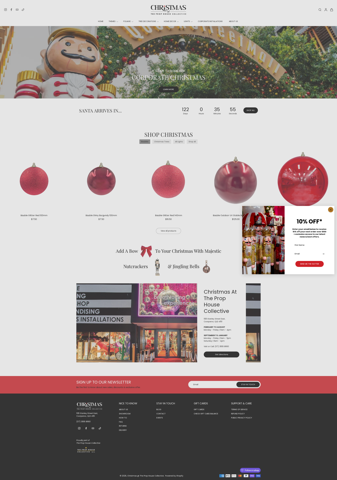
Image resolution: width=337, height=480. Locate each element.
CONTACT (161, 413)
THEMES (112, 21)
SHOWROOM (124, 413)
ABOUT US (233, 21)
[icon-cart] (331, 10)
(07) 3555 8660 (222, 346)
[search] (320, 9)
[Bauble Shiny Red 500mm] (303, 179)
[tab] (146, 95)
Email (297, 253)
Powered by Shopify (174, 475)
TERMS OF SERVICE (239, 409)
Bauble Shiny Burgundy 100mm (101, 215)
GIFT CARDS (199, 409)
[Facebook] (11, 10)
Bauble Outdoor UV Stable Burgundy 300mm (236, 215)
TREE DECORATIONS (147, 21)
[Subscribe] (323, 253)
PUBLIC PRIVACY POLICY (241, 418)
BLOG (158, 409)
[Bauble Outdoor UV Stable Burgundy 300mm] (235, 179)
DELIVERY (123, 430)
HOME (100, 21)
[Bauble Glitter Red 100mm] (34, 179)
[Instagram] (5, 10)
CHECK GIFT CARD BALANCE (206, 413)
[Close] (330, 209)
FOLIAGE (127, 21)
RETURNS (123, 426)
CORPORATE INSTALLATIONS (210, 21)
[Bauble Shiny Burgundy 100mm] (101, 179)
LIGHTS (187, 21)
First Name (299, 245)
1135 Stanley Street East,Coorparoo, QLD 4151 (214, 320)
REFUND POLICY (238, 413)
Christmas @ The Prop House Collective (145, 475)
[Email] (17, 10)
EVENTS (159, 418)
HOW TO (123, 418)
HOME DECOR (170, 21)
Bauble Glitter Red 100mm (34, 215)
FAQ (121, 422)
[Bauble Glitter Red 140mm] (168, 179)
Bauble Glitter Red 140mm (168, 215)
